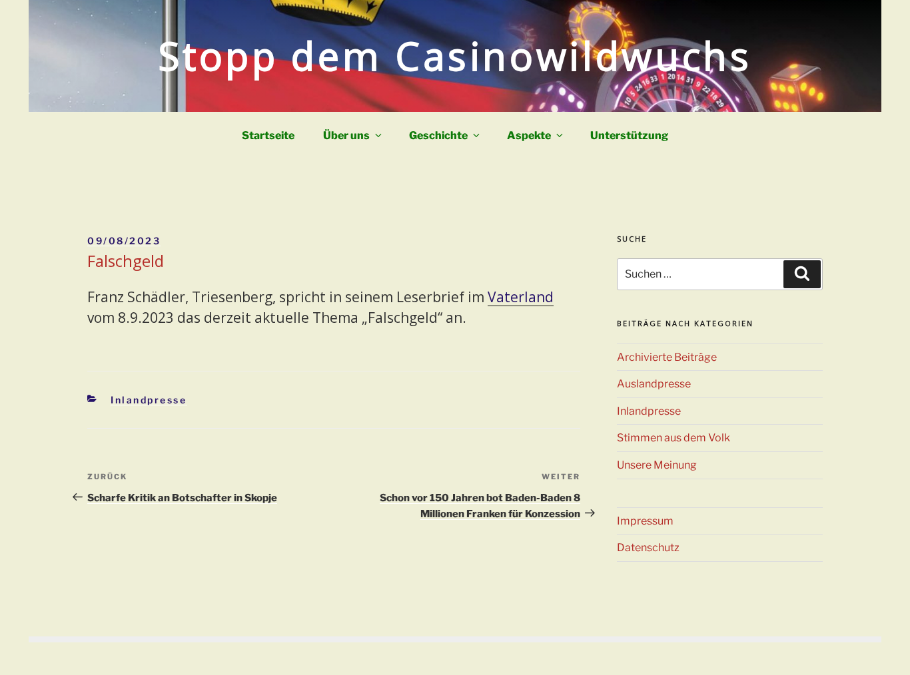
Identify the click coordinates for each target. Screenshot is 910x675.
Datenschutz (648, 547)
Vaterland (521, 297)
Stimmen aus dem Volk (673, 437)
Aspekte (529, 135)
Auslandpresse (654, 383)
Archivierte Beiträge (667, 357)
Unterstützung (629, 135)
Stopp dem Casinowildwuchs (455, 55)
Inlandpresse (149, 399)
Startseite (268, 135)
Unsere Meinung (657, 465)
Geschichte (438, 135)
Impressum (645, 521)
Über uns (346, 135)
